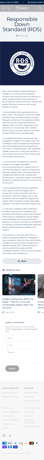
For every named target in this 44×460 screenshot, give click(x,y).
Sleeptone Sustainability (29, 421)
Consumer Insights (32, 401)
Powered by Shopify (23, 453)
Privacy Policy (18, 329)
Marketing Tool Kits (32, 408)
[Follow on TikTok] (9, 435)
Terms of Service (31, 329)
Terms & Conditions (10, 420)
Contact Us (6, 408)
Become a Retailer (9, 393)
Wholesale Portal (31, 393)
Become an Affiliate (10, 397)
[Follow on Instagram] (4, 435)
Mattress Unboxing (32, 427)
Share (23, 261)
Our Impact (29, 412)
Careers (5, 428)
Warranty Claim (8, 416)
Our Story (28, 416)
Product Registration (11, 412)
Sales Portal (29, 397)
